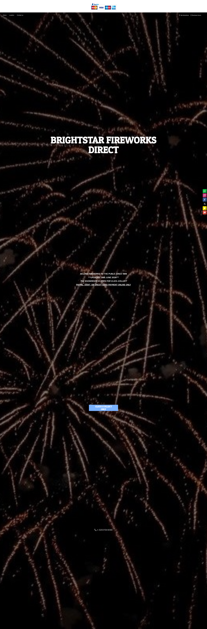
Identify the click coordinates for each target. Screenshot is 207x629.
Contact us (20, 15)
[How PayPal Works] (103, 11)
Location (11, 15)
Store (4, 15)
